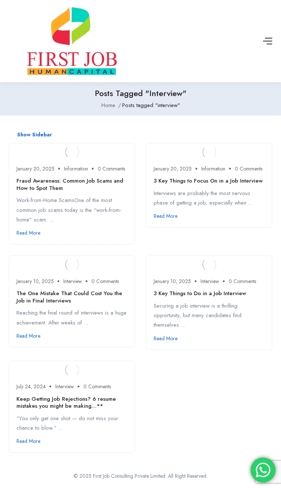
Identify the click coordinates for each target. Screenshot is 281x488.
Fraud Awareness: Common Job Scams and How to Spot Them (69, 184)
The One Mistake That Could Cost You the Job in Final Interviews (69, 297)
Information (76, 168)
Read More (28, 232)
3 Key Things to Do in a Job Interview (200, 293)
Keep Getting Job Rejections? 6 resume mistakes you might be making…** (66, 402)
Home (108, 105)
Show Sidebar (34, 134)
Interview (72, 281)
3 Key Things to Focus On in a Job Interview (208, 181)
